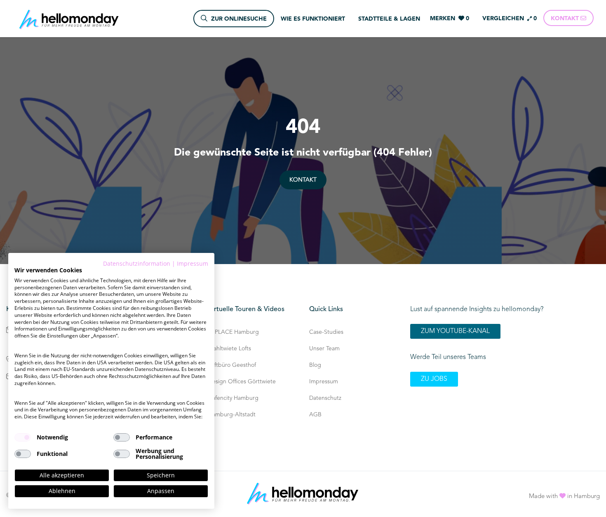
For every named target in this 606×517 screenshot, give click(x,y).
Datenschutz (325, 398)
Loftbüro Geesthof (232, 365)
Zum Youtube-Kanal (455, 331)
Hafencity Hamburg (233, 398)
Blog (315, 365)
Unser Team (324, 349)
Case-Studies (326, 332)
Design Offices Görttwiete (242, 382)
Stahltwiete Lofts (229, 349)
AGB (315, 415)
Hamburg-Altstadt (232, 415)
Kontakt (303, 180)
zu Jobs (434, 379)
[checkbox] (22, 437)
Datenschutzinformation (136, 263)
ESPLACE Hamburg (233, 332)
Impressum (323, 382)
